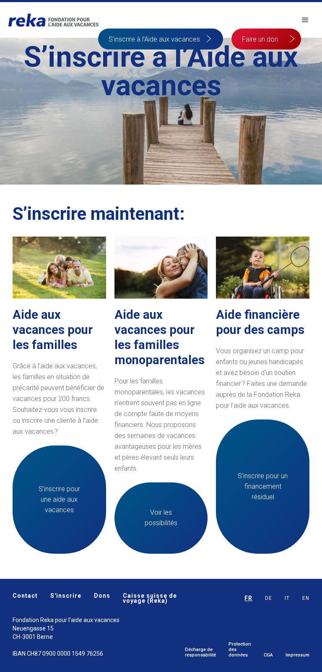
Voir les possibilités (161, 517)
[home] (53, 20)
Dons (102, 596)
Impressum (297, 655)
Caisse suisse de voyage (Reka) (150, 598)
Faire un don (260, 39)
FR (248, 598)
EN (305, 598)
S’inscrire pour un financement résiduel (263, 486)
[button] (305, 20)
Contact (25, 596)
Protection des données (240, 649)
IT (287, 598)
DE (268, 598)
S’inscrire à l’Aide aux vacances (154, 39)
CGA (268, 655)
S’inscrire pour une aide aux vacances (59, 499)
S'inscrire (65, 596)
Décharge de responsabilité (200, 652)
